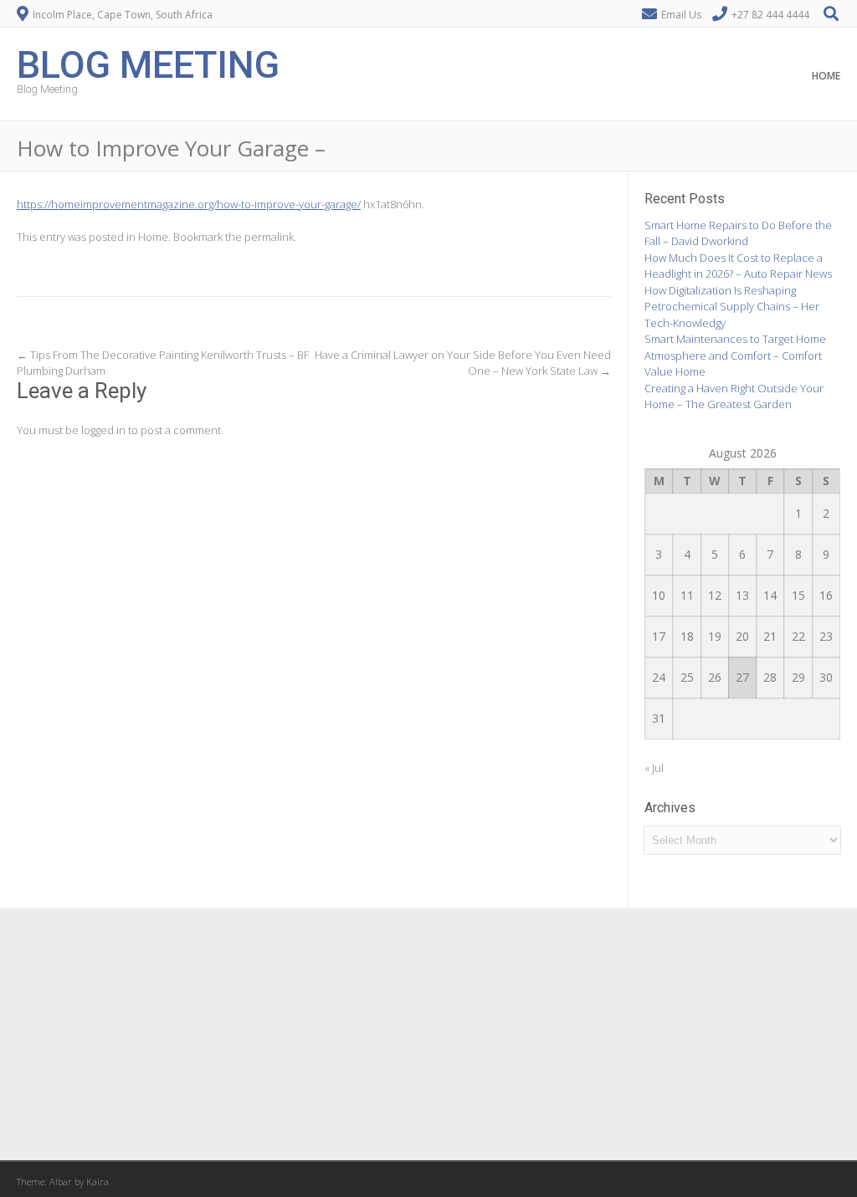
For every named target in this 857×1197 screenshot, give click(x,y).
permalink (269, 236)
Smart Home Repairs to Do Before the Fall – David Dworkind (738, 233)
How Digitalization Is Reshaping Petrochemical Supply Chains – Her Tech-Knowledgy (731, 306)
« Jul (654, 767)
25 (687, 677)
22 (798, 636)
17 (658, 636)
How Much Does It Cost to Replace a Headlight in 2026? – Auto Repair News (738, 266)
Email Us (681, 15)
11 (687, 595)
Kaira (97, 1181)
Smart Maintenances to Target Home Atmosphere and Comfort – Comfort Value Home (735, 355)
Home (826, 76)
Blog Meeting (148, 63)
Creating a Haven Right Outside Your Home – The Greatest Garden (734, 396)
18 (687, 636)
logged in (103, 429)
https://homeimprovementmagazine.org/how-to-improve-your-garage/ (189, 204)
